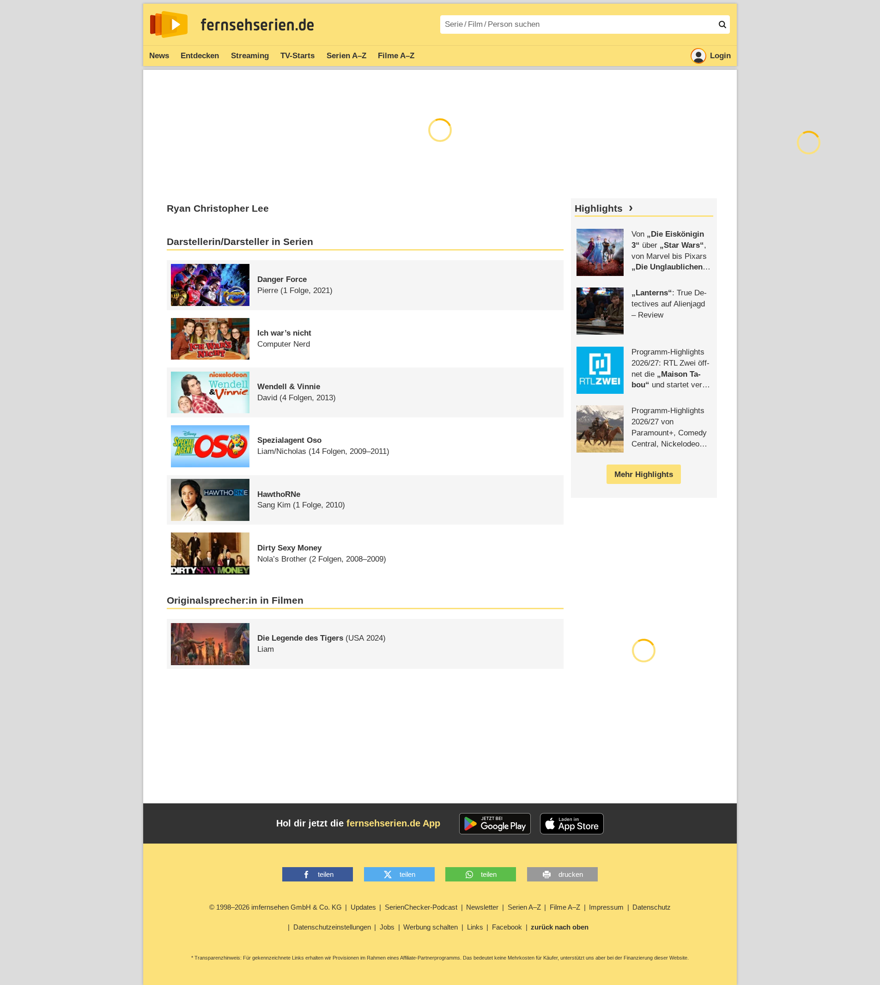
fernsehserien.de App (393, 823)
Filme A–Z (396, 55)
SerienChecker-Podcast (421, 907)
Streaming (250, 55)
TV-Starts (297, 55)
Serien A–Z (346, 55)
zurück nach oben (560, 927)
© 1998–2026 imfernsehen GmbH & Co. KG (275, 907)
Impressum (606, 907)
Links (475, 927)
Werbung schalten (430, 927)
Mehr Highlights (643, 474)
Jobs (387, 927)
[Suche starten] (722, 24)
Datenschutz (651, 907)
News (159, 55)
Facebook (507, 927)
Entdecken (200, 55)
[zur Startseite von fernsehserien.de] (169, 24)
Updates (363, 907)
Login (720, 55)
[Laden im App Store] (572, 823)
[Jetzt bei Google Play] (495, 823)
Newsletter (482, 907)
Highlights (599, 208)
